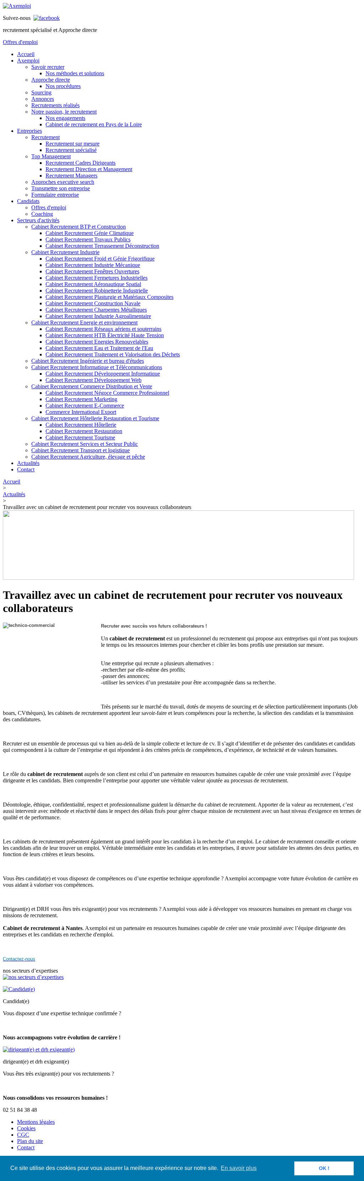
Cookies (26, 1128)
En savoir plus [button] (239, 1168)
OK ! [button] (324, 1168)
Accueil (11, 482)
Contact (25, 1147)
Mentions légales (36, 1122)
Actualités (14, 494)
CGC (23, 1135)
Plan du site (30, 1141)
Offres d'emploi (20, 42)
